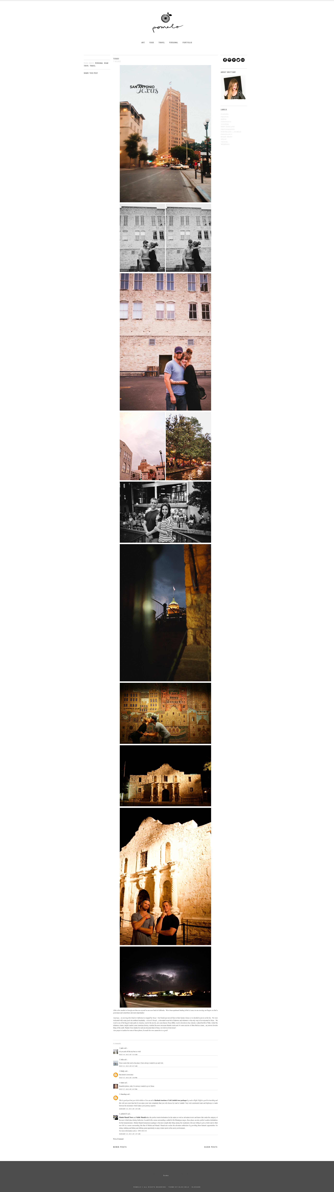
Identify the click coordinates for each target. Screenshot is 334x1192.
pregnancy (226, 134)
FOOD (152, 42)
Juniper (225, 124)
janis (122, 1048)
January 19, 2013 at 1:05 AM (129, 1109)
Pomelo (137, 1187)
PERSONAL (173, 42)
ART (143, 42)
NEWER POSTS (120, 1147)
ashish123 (124, 1114)
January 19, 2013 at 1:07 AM (129, 1134)
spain (224, 139)
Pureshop (124, 1094)
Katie (122, 1083)
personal (99, 63)
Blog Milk (184, 1187)
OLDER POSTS (211, 1147)
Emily (122, 1071)
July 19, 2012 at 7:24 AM (128, 1054)
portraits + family (231, 132)
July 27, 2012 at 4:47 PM (128, 1089)
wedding (225, 144)
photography (228, 129)
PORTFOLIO (187, 42)
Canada (225, 114)
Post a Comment (118, 1139)
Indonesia (226, 122)
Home (166, 1175)
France (225, 117)
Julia (122, 1059)
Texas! (116, 59)
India (223, 119)
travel (93, 66)
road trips (226, 137)
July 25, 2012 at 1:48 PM (128, 1078)
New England (228, 127)
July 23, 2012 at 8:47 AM (128, 1066)
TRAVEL (162, 42)
